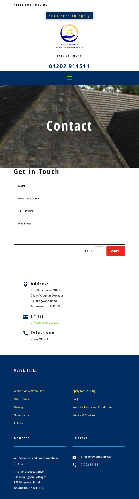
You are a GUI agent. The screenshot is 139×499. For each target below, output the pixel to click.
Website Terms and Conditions (92, 407)
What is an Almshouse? (29, 391)
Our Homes (21, 399)
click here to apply (69, 16)
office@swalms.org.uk (45, 322)
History (18, 407)
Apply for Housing (84, 391)
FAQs (76, 399)
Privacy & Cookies (84, 415)
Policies (19, 423)
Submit (116, 251)
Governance (21, 415)
